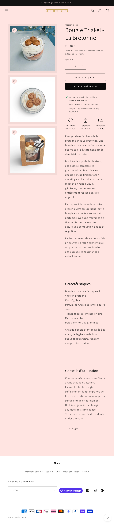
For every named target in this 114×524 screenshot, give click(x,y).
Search (49, 471)
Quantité (69, 59)
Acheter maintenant (85, 86)
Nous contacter (71, 471)
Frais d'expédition (87, 50)
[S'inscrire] (53, 490)
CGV (58, 471)
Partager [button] (73, 428)
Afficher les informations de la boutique (83, 110)
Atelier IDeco (20, 517)
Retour (85, 471)
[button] (6, 10)
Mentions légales (34, 471)
